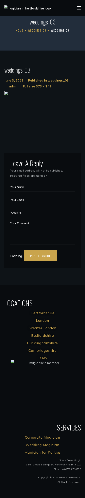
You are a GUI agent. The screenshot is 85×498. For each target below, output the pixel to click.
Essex (42, 358)
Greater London (43, 328)
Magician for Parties (43, 452)
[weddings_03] (41, 94)
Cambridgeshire (42, 350)
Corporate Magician (42, 437)
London (42, 320)
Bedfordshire (42, 335)
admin (13, 86)
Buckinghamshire (42, 343)
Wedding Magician (42, 445)
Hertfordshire (43, 313)
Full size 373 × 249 (37, 86)
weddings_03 (37, 30)
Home (19, 30)
